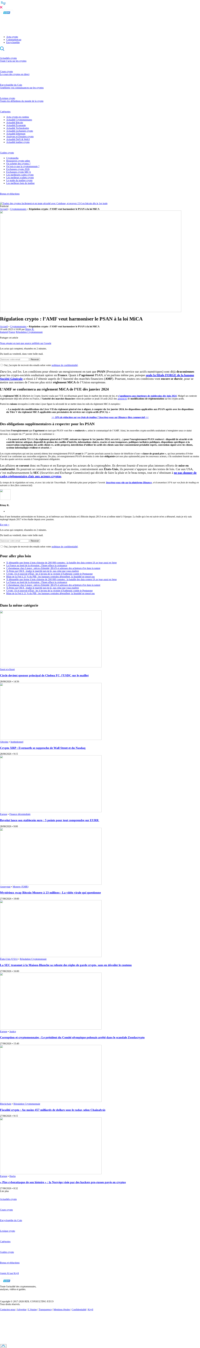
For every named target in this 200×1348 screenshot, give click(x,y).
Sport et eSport (7, 669)
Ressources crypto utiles (18, 160)
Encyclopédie (13, 42)
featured (4, 332)
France (12, 332)
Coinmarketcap (13, 39)
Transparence (45, 1309)
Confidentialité (79, 1309)
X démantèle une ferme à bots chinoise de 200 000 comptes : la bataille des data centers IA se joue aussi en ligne (61, 562)
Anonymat (5, 886)
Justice (12, 1031)
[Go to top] (3, 1346)
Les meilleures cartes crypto (20, 174)
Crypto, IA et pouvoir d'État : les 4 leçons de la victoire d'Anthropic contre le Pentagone (49, 573)
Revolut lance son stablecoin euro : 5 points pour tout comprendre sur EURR (49, 820)
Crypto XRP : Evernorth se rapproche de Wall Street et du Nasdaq (42, 748)
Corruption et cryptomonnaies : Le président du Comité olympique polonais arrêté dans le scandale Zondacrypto (72, 1037)
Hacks (12, 1176)
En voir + (4, 524)
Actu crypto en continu (17, 117)
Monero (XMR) (20, 886)
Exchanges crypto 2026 (18, 169)
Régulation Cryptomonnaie (29, 332)
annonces (122, 398)
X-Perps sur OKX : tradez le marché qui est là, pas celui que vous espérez (42, 571)
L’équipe (32, 1309)
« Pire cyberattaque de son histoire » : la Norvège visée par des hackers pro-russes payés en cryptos (63, 1182)
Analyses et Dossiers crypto (20, 136)
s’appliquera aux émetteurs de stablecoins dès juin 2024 (147, 396)
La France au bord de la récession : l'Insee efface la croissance (36, 565)
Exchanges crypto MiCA (18, 172)
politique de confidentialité (65, 365)
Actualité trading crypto (18, 142)
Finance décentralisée (19, 814)
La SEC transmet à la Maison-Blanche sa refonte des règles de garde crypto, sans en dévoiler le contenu (66, 965)
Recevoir (35, 359)
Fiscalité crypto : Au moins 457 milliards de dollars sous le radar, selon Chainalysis (52, 1110)
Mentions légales (61, 1309)
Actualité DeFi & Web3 (18, 139)
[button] (100, 4)
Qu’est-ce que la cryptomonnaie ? (22, 166)
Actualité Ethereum (15, 133)
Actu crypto (12, 36)
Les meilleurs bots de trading (20, 183)
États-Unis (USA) (9, 959)
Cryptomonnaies (18, 209)
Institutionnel (16, 742)
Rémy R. (29, 329)
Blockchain (5, 1104)
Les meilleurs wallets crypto (20, 177)
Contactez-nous (7, 1309)
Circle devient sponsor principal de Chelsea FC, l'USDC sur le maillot (44, 675)
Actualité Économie (16, 125)
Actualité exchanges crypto (19, 131)
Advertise (21, 1309)
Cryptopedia (12, 158)
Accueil (4, 209)
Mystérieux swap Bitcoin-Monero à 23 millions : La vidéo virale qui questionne (50, 892)
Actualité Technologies (17, 128)
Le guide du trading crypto (19, 180)
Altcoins (4, 742)
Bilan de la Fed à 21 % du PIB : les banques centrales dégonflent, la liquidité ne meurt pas (50, 576)
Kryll (90, 1309)
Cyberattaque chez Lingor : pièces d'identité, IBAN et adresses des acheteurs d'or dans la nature (53, 568)
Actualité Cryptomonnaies (19, 119)
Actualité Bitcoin (14, 122)
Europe (3, 814)
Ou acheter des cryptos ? (18, 163)
